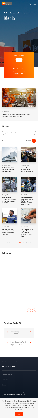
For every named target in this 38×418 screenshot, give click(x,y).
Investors (5, 380)
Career (4, 385)
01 (16, 243)
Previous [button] (29, 310)
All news (4, 141)
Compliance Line (7, 375)
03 (23, 243)
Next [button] (34, 310)
